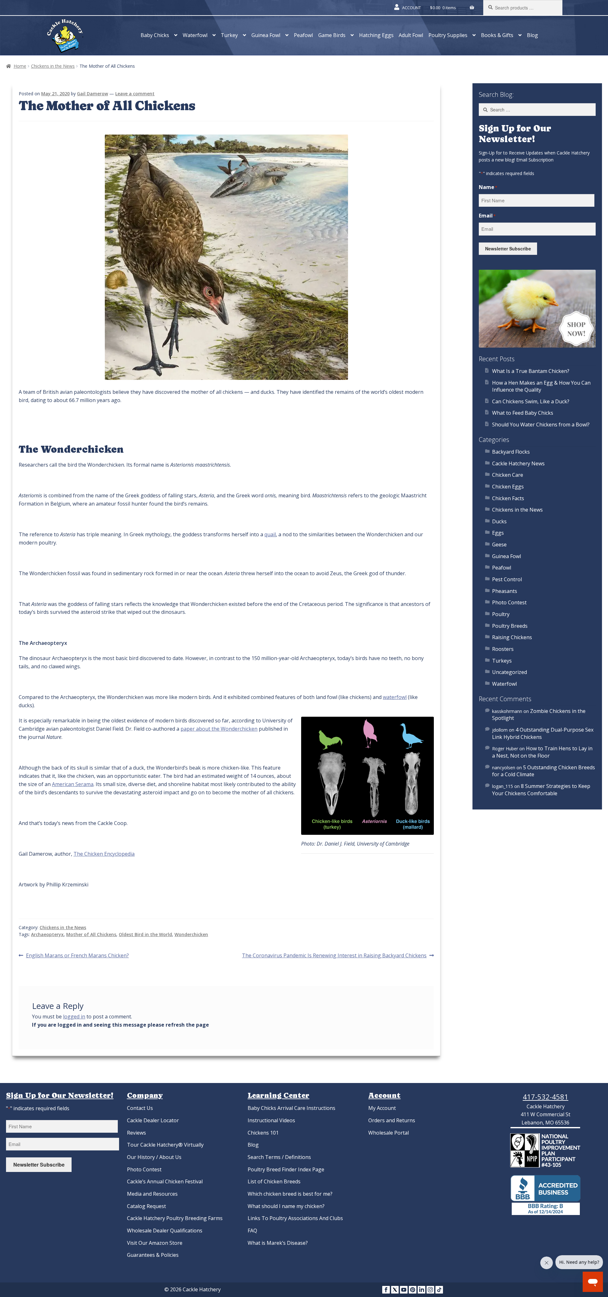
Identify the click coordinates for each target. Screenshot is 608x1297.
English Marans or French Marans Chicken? (77, 956)
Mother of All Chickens (91, 934)
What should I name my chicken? (286, 1206)
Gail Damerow (92, 94)
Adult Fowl (411, 35)
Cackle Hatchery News (518, 463)
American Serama (72, 784)
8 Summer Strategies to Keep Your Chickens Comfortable (541, 790)
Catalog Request (146, 1206)
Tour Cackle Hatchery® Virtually (165, 1144)
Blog (532, 35)
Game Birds (331, 35)
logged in (74, 1016)
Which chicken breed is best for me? (290, 1193)
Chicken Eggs (508, 486)
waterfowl (395, 697)
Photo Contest (509, 602)
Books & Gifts (497, 35)
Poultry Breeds (510, 625)
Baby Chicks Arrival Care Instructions (291, 1108)
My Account (382, 1108)
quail (270, 534)
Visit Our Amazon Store (154, 1242)
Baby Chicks (155, 35)
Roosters (503, 648)
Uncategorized (509, 672)
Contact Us (140, 1108)
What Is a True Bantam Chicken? (530, 371)
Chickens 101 (263, 1132)
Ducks (499, 521)
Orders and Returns (391, 1120)
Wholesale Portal (388, 1132)
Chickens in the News (53, 66)
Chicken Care (507, 474)
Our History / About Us (154, 1157)
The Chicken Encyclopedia (104, 853)
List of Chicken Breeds (274, 1181)
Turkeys (502, 660)
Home (20, 66)
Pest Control (507, 579)
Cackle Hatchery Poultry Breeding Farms (175, 1218)
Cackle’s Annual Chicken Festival (165, 1181)
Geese (499, 544)
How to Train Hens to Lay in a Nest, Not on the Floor (542, 752)
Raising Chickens (512, 637)
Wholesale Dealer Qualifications (164, 1230)
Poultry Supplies (447, 35)
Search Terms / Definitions (279, 1157)
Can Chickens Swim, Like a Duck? (530, 401)
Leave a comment (135, 94)
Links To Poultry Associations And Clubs (295, 1218)
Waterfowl (195, 35)
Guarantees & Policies (153, 1254)
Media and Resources (152, 1193)
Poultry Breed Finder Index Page (286, 1169)
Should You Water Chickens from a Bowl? (541, 424)
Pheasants (504, 591)
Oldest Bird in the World (145, 934)
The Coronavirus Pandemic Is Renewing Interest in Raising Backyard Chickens (334, 956)
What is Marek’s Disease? (278, 1242)
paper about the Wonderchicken (218, 728)
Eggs (498, 532)
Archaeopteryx (47, 934)
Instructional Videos (271, 1120)
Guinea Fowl (265, 35)
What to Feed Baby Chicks (522, 412)
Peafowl (303, 35)
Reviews (136, 1132)
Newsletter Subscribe (508, 248)
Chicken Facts (508, 498)
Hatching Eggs (376, 35)
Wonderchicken (191, 934)
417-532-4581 (545, 1096)
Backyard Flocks (511, 451)
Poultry (501, 614)
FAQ (252, 1230)
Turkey (229, 35)
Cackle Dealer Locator (153, 1120)
